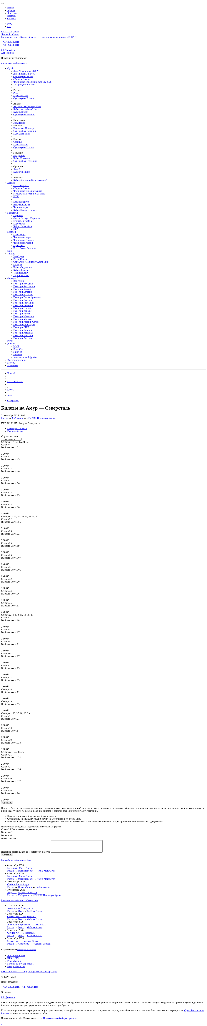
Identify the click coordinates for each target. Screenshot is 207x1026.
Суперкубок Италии (23, 147)
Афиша (11, 10)
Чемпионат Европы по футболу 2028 (32, 82)
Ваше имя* (7, 832)
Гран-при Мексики (23, 335)
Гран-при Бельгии (22, 292)
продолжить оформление (14, 63)
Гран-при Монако (22, 319)
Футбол (11, 68)
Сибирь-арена (43, 887)
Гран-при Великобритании (27, 297)
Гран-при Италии (22, 308)
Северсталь (13, 400)
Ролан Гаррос (20, 259)
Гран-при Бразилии (23, 294)
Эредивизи (19, 122)
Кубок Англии (20, 112)
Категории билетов (17, 428)
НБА (15, 229)
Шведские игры (21, 204)
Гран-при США (21, 327)
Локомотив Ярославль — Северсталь (26, 924)
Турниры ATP (20, 272)
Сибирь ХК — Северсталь (21, 932)
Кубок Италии (20, 144)
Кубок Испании (21, 133)
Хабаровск (17, 418)
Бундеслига (19, 155)
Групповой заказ (15, 431)
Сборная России (21, 79)
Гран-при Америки (23, 332)
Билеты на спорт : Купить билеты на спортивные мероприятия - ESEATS (39, 37)
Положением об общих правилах (60, 1018)
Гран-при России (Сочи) (25, 321)
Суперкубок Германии (25, 161)
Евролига (18, 215)
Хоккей (11, 182)
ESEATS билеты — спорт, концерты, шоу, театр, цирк (29, 971)
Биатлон (11, 232)
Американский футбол (25, 357)
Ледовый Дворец (41, 943)
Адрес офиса (7, 52)
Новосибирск (25, 887)
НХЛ (16, 196)
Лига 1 (16, 169)
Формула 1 (12, 278)
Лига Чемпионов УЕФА (25, 71)
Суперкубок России (23, 98)
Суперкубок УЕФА (23, 76)
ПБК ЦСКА (13, 958)
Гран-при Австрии (23, 338)
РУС (9, 23)
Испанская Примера (23, 128)
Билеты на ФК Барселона (20, 963)
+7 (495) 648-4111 (10, 42)
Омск (21, 911)
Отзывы (11, 18)
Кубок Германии (21, 158)
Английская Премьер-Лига (27, 106)
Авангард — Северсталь (20, 908)
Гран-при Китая (21, 313)
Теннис (11, 253)
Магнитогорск (25, 870)
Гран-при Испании (23, 305)
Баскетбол (12, 212)
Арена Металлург (46, 870)
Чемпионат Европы (23, 240)
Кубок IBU (19, 245)
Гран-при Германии (23, 302)
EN (9, 26)
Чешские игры (20, 207)
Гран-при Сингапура (24, 324)
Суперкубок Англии (24, 114)
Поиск (10, 7)
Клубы (10, 389)
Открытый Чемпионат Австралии (30, 262)
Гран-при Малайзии (23, 316)
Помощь (11, 16)
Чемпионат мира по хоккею (27, 191)
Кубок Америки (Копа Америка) (30, 180)
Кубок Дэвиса (20, 270)
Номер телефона (9, 838)
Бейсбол (17, 354)
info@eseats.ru (8, 50)
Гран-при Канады (22, 311)
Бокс (9, 251)
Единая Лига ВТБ (22, 221)
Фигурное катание (17, 360)
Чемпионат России (23, 242)
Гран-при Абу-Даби (23, 283)
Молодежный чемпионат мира (29, 193)
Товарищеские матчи (24, 84)
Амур (10, 395)
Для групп (12, 13)
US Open (17, 264)
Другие (11, 343)
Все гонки (18, 281)
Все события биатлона (25, 248)
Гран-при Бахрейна (23, 289)
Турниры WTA (21, 275)
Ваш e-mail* (7, 835)
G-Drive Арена (34, 911)
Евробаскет (19, 223)
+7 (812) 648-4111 (10, 45)
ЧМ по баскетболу (22, 226)
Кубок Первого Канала (25, 210)
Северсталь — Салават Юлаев (22, 941)
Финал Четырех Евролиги (26, 218)
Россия (4, 418)
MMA (16, 346)
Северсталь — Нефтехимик (21, 916)
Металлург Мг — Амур (19, 868)
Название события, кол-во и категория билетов (25, 851)
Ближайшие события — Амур (16, 860)
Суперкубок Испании (24, 131)
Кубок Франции (21, 172)
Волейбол (18, 349)
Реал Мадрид (14, 961)
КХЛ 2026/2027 (21, 185)
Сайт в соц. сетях (10, 31)
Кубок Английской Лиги (26, 109)
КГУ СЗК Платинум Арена (41, 418)
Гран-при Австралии (24, 286)
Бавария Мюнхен (16, 966)
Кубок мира (19, 234)
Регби (10, 341)
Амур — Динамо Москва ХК (22, 892)
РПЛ (15, 92)
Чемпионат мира (22, 237)
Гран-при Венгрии (23, 300)
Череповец (23, 943)
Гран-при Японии (22, 330)
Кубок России (20, 95)
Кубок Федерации (22, 267)
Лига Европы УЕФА (24, 73)
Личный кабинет (10, 34)
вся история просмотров (26, 950)
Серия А (17, 142)
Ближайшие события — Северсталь (19, 900)
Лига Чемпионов (16, 955)
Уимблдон (18, 256)
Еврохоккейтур (21, 202)
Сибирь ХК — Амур (18, 884)
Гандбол (17, 351)
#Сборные (12, 365)
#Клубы (11, 362)
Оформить (7, 803)
